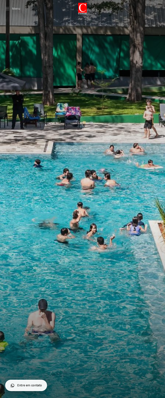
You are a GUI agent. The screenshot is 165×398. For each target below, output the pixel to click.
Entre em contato (29, 385)
